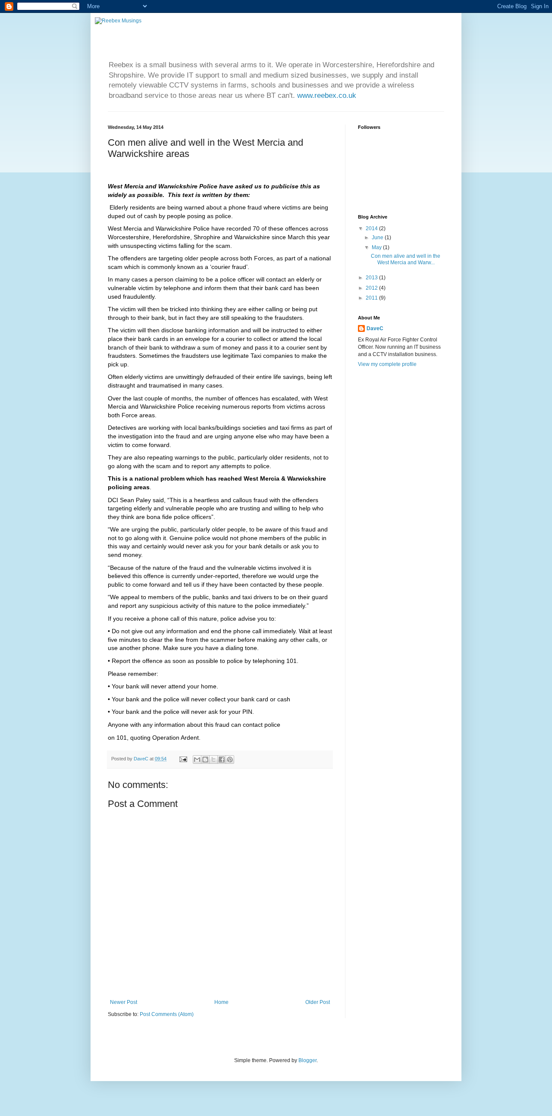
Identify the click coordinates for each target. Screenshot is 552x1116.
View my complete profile (387, 364)
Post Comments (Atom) (167, 1014)
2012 (372, 288)
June (378, 237)
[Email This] (197, 759)
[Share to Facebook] (221, 759)
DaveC (375, 328)
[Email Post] (182, 758)
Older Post (317, 1002)
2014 (372, 228)
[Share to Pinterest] (230, 759)
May (377, 247)
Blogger (307, 1060)
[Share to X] (213, 759)
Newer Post (123, 1002)
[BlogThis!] (205, 759)
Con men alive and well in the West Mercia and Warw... (405, 259)
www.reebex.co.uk (326, 95)
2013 (372, 278)
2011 (372, 298)
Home (221, 1002)
